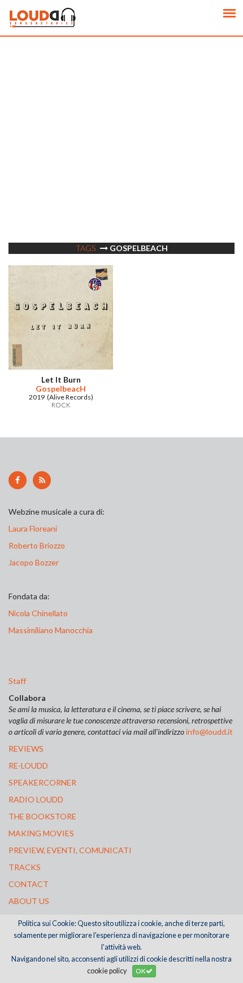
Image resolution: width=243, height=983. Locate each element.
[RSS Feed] (42, 480)
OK (141, 971)
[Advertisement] (121, 158)
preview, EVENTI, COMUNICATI (70, 850)
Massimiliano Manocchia (50, 630)
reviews (26, 748)
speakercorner (42, 782)
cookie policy (107, 971)
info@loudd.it (209, 731)
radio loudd (35, 799)
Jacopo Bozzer (33, 562)
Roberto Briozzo (36, 545)
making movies (41, 833)
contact (28, 884)
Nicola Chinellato (38, 613)
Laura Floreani (34, 528)
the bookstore (42, 816)
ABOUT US (28, 901)
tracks (24, 867)
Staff (17, 681)
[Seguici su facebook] (17, 480)
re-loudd (28, 765)
